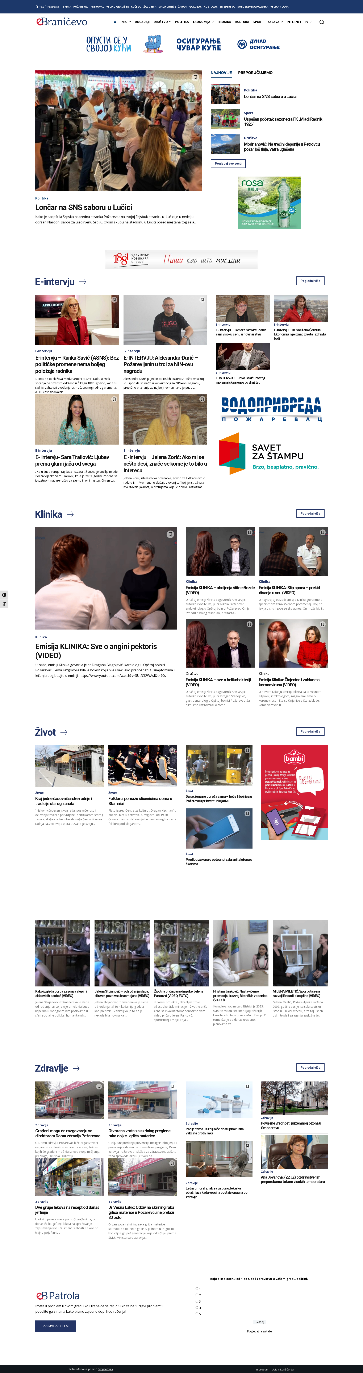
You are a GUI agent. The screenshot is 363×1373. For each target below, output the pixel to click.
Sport (248, 113)
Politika (42, 198)
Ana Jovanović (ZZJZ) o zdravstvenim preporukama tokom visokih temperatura (293, 1179)
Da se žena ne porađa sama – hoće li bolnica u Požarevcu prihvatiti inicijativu (219, 798)
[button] (322, 22)
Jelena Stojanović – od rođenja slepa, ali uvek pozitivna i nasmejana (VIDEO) (122, 993)
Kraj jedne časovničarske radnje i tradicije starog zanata (63, 801)
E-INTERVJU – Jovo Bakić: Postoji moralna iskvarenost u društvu (240, 380)
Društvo (250, 138)
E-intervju (43, 351)
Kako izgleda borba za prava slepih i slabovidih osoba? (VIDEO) (61, 993)
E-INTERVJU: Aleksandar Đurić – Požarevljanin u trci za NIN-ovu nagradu (161, 364)
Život (39, 793)
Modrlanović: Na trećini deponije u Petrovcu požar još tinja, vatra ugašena (282, 147)
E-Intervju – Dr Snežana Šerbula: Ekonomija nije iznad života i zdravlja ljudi (300, 334)
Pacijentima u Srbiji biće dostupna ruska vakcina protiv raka (214, 1131)
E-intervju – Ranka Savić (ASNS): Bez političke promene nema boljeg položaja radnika (77, 364)
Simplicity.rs (105, 1369)
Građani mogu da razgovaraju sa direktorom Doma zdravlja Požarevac (67, 1133)
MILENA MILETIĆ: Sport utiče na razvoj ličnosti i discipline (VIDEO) (296, 993)
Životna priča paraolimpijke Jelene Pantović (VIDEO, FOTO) (178, 993)
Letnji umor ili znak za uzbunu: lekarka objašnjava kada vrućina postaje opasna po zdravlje (216, 1192)
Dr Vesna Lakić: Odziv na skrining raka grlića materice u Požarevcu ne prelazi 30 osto (141, 1212)
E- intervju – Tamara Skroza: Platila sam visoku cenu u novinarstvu (241, 332)
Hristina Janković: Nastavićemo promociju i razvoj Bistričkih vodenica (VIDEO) (240, 995)
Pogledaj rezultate (259, 1331)
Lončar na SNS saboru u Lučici (83, 207)
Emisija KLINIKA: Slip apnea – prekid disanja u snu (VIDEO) (289, 590)
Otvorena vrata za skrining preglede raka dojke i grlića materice (139, 1133)
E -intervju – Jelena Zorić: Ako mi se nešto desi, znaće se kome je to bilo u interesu (165, 463)
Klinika (41, 637)
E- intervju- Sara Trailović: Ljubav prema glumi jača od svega (72, 460)
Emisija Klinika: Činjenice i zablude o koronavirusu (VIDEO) (289, 682)
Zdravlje (41, 1125)
